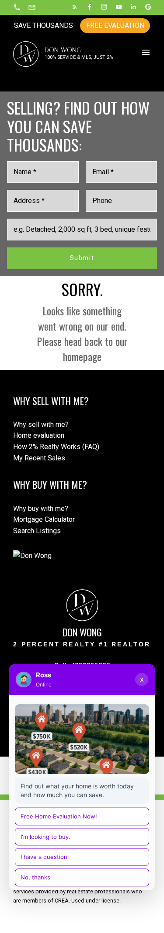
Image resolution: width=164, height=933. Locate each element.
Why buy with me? (40, 508)
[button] (17, 7)
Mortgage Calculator (44, 519)
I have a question (44, 856)
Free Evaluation (115, 25)
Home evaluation (38, 435)
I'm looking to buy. (45, 836)
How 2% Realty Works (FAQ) (56, 447)
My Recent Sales (39, 458)
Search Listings (37, 531)
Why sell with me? (41, 424)
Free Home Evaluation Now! (59, 816)
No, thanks (35, 877)
